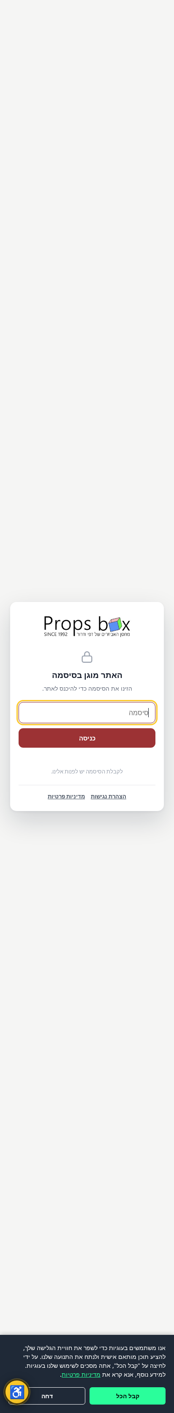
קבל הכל (127, 1396)
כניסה (87, 738)
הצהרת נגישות (108, 796)
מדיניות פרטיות (81, 1374)
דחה (47, 1396)
